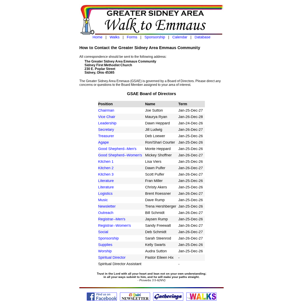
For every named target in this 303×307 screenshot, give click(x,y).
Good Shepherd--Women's (120, 155)
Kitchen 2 (106, 168)
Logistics (105, 193)
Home (97, 37)
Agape (103, 142)
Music (103, 200)
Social (103, 232)
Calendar (179, 37)
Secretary (106, 130)
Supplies (105, 245)
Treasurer (106, 136)
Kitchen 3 (106, 174)
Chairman (106, 110)
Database (202, 37)
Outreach (105, 213)
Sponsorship (154, 37)
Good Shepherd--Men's (117, 149)
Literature (106, 181)
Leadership (107, 123)
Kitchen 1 (106, 161)
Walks (115, 37)
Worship (105, 251)
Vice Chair (106, 117)
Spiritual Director (112, 257)
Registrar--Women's (115, 225)
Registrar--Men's (111, 219)
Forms (132, 37)
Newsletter (107, 206)
